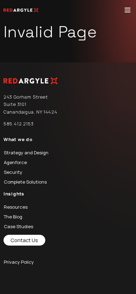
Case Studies (18, 226)
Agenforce (15, 162)
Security (13, 172)
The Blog (13, 217)
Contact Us (24, 240)
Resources (16, 207)
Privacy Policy (19, 262)
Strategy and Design (26, 152)
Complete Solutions (25, 182)
